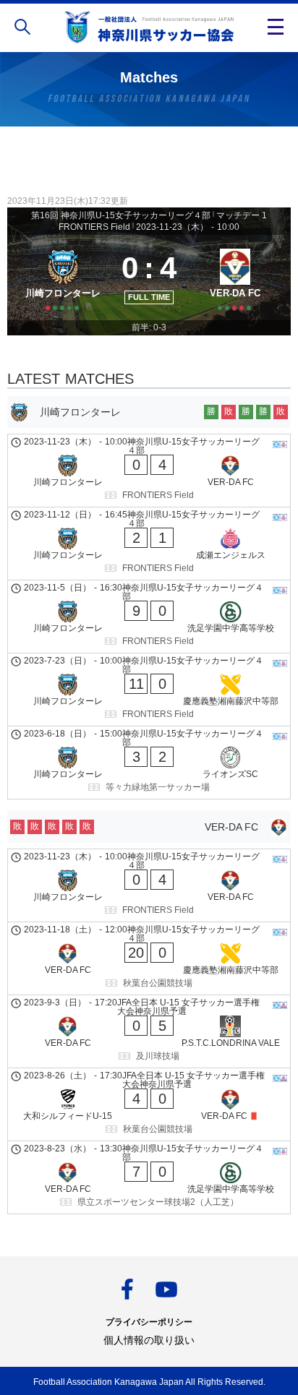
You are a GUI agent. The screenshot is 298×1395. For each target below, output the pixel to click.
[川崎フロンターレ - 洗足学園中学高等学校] (149, 616)
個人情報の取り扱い (149, 1340)
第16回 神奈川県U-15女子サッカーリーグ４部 (120, 215)
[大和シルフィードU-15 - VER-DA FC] (149, 1104)
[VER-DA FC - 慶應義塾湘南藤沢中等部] (149, 958)
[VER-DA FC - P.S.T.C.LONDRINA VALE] (149, 1031)
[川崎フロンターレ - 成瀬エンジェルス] (149, 543)
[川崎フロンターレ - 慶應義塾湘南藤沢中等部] (149, 689)
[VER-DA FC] (235, 277)
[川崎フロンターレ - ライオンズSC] (149, 762)
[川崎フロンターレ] (63, 277)
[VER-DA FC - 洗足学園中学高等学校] (149, 1177)
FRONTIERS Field (94, 227)
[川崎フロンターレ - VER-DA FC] (149, 470)
